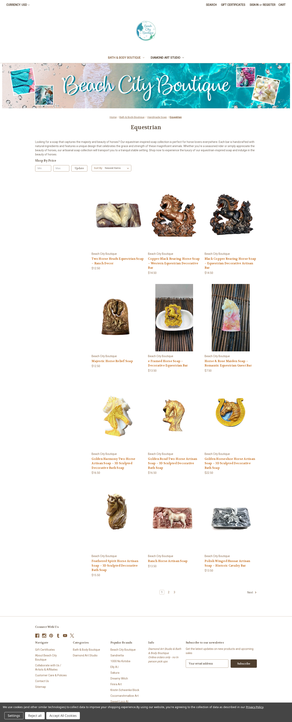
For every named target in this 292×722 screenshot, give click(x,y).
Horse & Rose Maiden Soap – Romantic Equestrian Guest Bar (228, 363)
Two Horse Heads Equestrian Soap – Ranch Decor (118, 261)
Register (269, 4)
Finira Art (116, 684)
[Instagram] (44, 636)
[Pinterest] (51, 636)
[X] (72, 636)
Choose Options (118, 222)
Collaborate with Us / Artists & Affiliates (48, 667)
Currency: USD (16, 4)
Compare (116, 215)
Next (250, 592)
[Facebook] (37, 636)
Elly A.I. (114, 667)
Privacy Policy (254, 707)
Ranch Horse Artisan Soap (168, 561)
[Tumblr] (58, 636)
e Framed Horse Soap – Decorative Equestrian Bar (168, 363)
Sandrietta (117, 655)
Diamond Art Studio (165, 57)
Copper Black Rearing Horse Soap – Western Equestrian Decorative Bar (174, 263)
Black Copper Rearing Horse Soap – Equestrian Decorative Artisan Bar (230, 263)
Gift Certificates (233, 4)
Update (79, 168)
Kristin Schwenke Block (124, 690)
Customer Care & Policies (51, 675)
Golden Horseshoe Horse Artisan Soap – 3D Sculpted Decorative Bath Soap (230, 463)
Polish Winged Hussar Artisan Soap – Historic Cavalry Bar (227, 563)
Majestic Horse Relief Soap (112, 361)
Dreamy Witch (119, 678)
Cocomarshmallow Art (124, 695)
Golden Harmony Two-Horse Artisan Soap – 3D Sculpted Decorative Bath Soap (113, 463)
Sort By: (98, 168)
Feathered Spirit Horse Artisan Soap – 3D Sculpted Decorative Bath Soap (115, 565)
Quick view (115, 208)
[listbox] (117, 168)
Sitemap (40, 686)
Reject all (35, 715)
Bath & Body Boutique (124, 57)
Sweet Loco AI (119, 701)
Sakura (114, 672)
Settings (14, 715)
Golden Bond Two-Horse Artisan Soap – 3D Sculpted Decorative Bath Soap (172, 463)
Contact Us (42, 681)
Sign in (254, 4)
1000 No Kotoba (120, 661)
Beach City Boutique (123, 649)
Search (211, 4)
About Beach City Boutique (46, 657)
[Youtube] (65, 636)
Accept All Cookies (63, 715)
